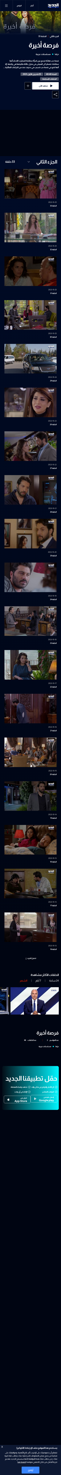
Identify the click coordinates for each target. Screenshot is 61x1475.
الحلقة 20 (53, 774)
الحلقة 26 (53, 512)
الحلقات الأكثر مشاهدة (45, 974)
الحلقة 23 (53, 643)
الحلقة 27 (53, 468)
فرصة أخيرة (44, 45)
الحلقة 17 (53, 906)
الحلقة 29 (53, 381)
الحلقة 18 (53, 862)
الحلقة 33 (42, 36)
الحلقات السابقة (49, 79)
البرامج (19, 6)
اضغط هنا (21, 1462)
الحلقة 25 (53, 556)
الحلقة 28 (53, 424)
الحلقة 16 (53, 949)
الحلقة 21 (53, 731)
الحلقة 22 (53, 687)
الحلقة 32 (53, 250)
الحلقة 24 (53, 599)
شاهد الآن (43, 86)
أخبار (31, 6)
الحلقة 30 (53, 337)
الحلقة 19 (53, 818)
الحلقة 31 (53, 293)
